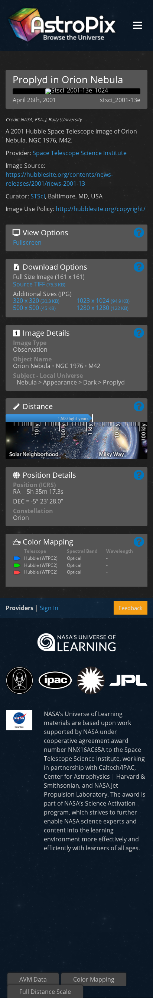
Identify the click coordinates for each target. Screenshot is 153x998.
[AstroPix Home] (61, 25)
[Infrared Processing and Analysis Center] (55, 680)
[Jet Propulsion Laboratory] (128, 680)
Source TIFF (39, 284)
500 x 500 (34, 308)
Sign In (49, 608)
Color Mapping (93, 979)
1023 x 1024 (103, 300)
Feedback (130, 608)
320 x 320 (36, 300)
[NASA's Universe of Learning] (76, 641)
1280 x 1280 (102, 308)
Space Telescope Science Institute (80, 153)
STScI (37, 196)
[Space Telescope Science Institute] (19, 680)
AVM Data (33, 979)
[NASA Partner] (19, 719)
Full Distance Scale (45, 992)
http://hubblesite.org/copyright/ (101, 209)
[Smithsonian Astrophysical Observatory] (91, 680)
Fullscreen (27, 242)
